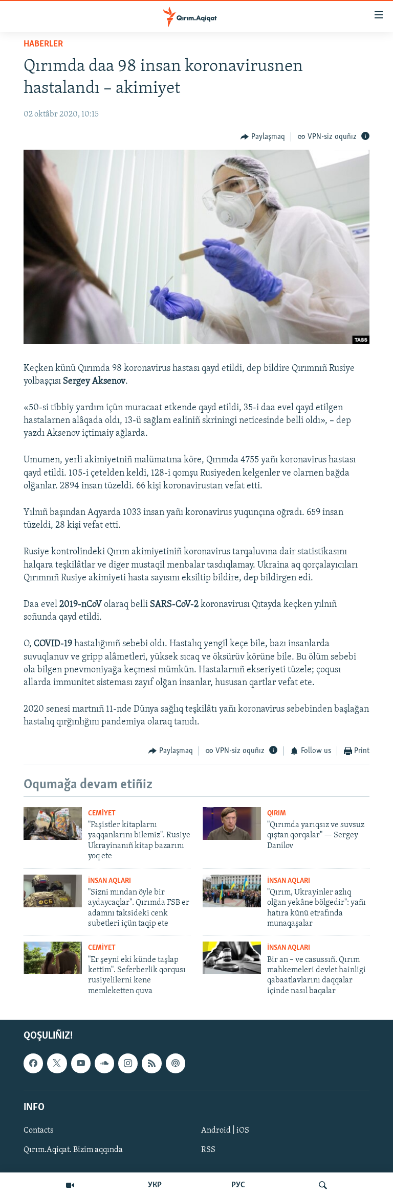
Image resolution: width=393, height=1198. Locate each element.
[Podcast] (175, 1063)
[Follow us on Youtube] (81, 1063)
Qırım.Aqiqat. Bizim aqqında (73, 1150)
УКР (155, 1185)
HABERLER (43, 44)
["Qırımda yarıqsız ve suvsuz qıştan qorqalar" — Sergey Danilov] (232, 823)
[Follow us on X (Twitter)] (57, 1063)
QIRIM (276, 813)
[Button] (263, 137)
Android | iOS (225, 1130)
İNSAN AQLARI (109, 881)
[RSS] (151, 1063)
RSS (208, 1150)
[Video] (70, 1185)
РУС (238, 1185)
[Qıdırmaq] (323, 1185)
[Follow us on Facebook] (33, 1063)
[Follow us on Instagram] (128, 1063)
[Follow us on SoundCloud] (104, 1063)
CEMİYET (102, 813)
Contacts (39, 1130)
